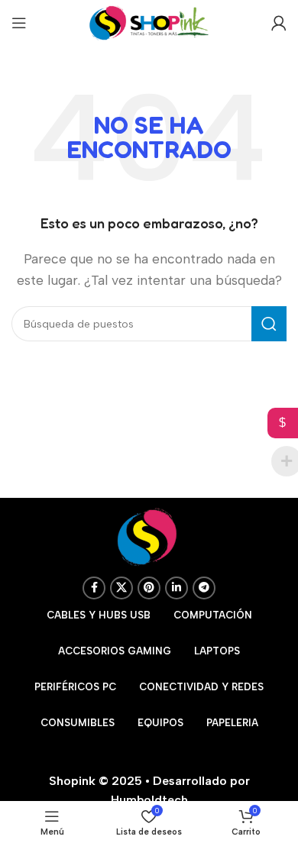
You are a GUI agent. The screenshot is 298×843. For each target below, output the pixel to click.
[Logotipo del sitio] (149, 22)
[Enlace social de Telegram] (204, 588)
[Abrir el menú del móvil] (19, 23)
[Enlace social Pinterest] (149, 588)
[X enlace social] (121, 588)
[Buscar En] (269, 323)
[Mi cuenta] (279, 23)
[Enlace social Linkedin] (176, 588)
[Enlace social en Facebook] (94, 588)
